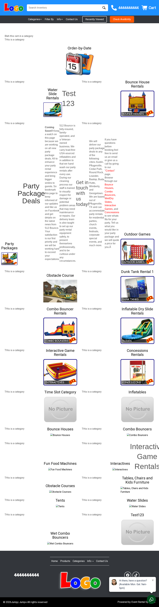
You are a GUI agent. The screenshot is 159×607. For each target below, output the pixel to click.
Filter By (49, 19)
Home (54, 561)
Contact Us (72, 19)
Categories (79, 561)
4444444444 (26, 575)
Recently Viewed (94, 19)
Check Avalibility (122, 19)
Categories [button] (34, 19)
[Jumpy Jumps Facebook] (127, 575)
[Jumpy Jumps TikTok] (135, 575)
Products (65, 561)
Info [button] (59, 19)
